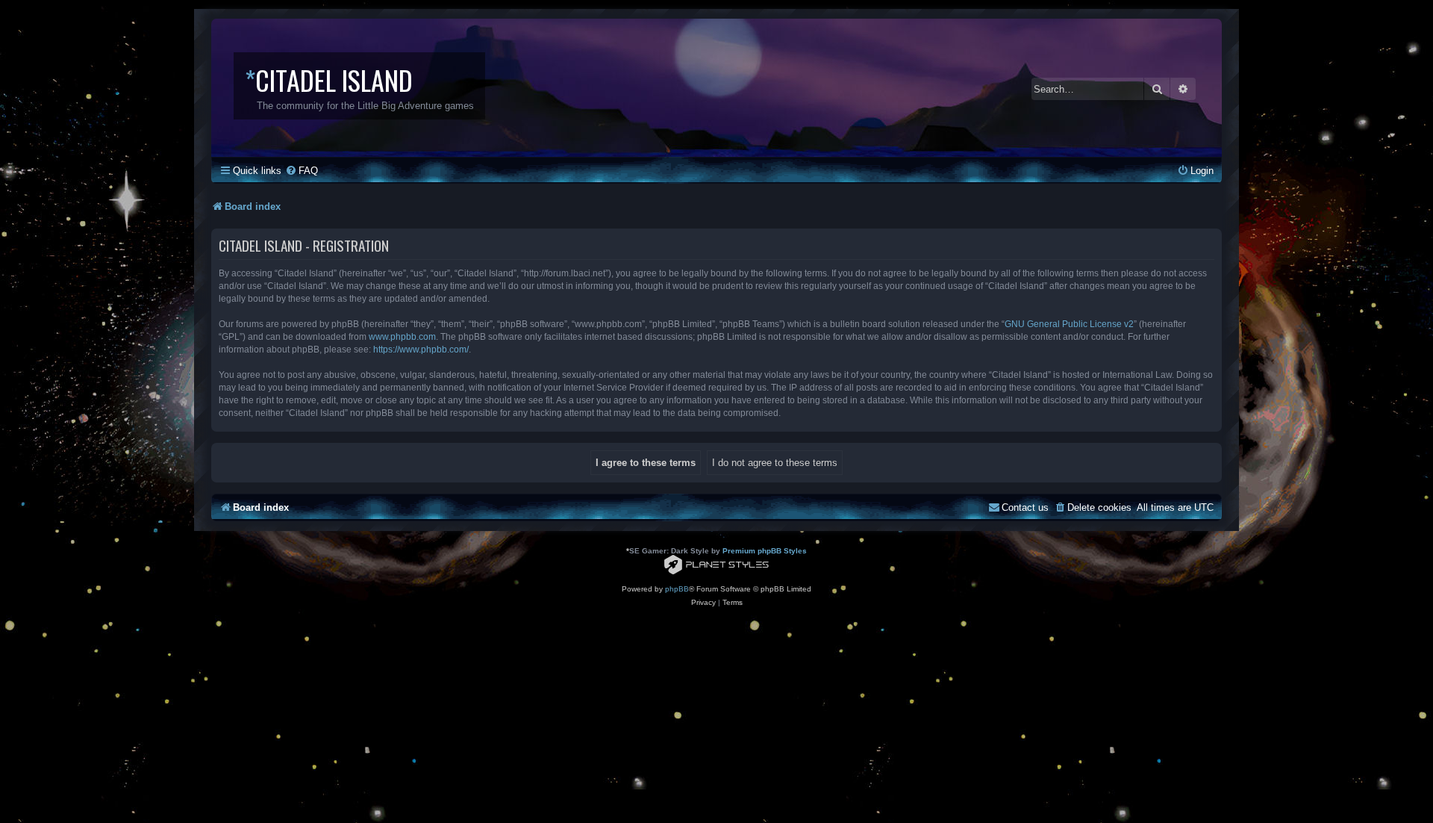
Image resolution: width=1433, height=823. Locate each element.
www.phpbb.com (402, 337)
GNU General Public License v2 (1069, 324)
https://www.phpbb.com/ (421, 349)
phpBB (677, 589)
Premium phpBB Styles (764, 551)
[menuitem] (301, 170)
